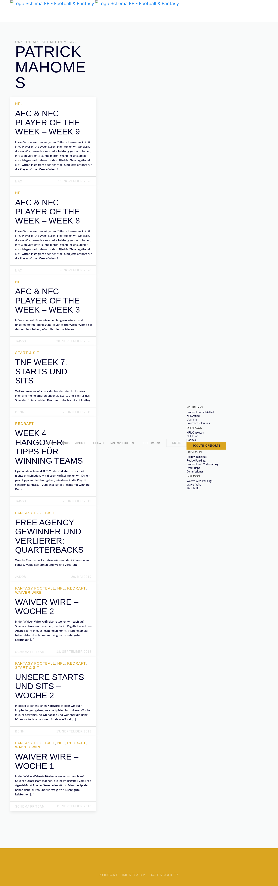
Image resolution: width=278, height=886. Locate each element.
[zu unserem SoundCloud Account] (19, 14)
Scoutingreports (206, 446)
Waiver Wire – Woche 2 (46, 606)
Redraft (24, 424)
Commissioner (195, 471)
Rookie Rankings (57, 443)
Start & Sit (193, 488)
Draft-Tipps (193, 468)
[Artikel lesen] (53, 156)
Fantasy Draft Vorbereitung (202, 464)
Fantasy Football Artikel (200, 412)
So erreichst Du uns (198, 423)
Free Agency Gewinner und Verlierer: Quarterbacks (49, 536)
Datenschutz (164, 875)
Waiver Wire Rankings (199, 481)
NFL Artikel (193, 416)
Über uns (192, 419)
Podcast (98, 443)
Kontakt (108, 875)
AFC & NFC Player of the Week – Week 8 (47, 211)
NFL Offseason (195, 432)
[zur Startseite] (52, 3)
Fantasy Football (123, 443)
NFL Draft (193, 436)
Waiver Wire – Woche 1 (46, 761)
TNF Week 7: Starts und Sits (41, 371)
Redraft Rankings (197, 457)
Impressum (134, 875)
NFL (19, 104)
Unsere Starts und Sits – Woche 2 (49, 686)
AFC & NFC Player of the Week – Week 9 (47, 122)
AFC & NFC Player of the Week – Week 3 (47, 300)
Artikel (80, 443)
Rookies (191, 440)
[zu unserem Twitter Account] (13, 14)
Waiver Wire (194, 484)
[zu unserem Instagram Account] (24, 14)
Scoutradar (151, 443)
